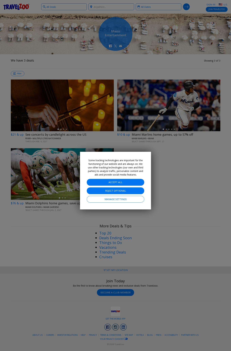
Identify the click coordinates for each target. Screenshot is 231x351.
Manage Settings (116, 199)
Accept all (115, 182)
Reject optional (115, 190)
